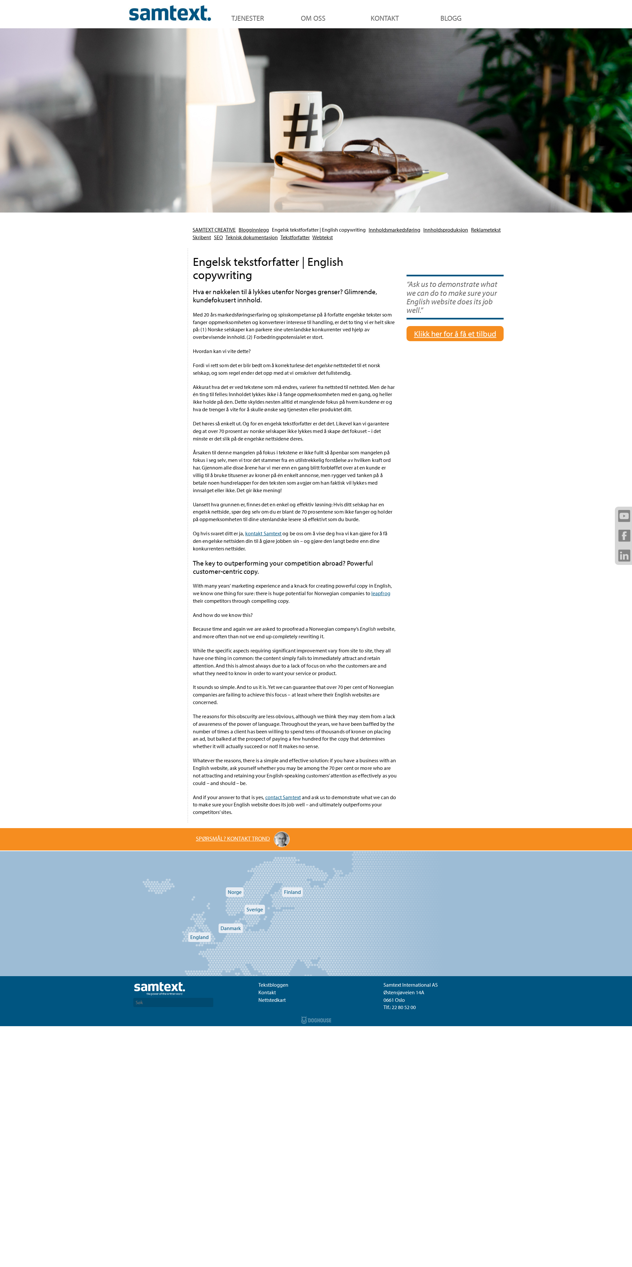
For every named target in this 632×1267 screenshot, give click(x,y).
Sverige (255, 909)
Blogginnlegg (254, 229)
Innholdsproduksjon (445, 229)
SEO (218, 237)
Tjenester (247, 18)
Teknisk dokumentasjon (251, 237)
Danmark (231, 928)
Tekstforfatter (295, 237)
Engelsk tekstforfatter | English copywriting (319, 229)
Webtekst (322, 237)
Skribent (202, 237)
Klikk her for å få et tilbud (455, 334)
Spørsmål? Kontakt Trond (233, 838)
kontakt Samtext (263, 533)
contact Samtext (283, 797)
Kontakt (385, 18)
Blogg (450, 18)
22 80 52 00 (404, 1007)
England (199, 937)
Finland (292, 892)
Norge (235, 892)
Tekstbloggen (273, 984)
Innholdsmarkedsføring (394, 229)
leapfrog (380, 593)
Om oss (313, 18)
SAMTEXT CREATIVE (214, 229)
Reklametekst (486, 229)
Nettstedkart (272, 1000)
